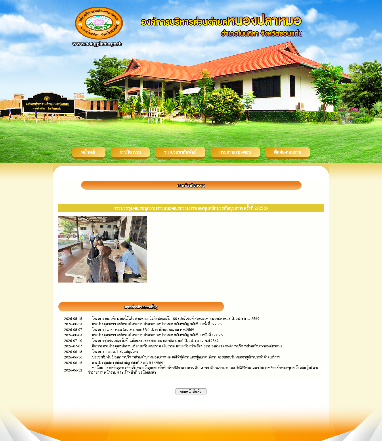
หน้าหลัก (89, 152)
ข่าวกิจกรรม (130, 152)
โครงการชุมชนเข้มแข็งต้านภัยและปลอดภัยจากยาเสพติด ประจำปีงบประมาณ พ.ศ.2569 (155, 340)
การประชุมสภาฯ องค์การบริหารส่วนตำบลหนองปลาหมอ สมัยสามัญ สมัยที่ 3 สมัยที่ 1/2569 (157, 335)
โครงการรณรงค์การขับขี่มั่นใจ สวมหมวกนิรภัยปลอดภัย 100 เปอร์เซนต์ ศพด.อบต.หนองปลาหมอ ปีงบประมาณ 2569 (175, 318)
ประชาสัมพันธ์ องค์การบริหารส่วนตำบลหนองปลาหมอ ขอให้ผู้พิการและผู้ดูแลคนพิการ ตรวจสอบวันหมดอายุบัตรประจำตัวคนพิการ (186, 357)
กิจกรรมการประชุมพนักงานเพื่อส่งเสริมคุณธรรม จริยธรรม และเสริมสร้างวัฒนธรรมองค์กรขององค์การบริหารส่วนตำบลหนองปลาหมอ (187, 346)
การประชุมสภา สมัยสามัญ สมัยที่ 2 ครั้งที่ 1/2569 (127, 362)
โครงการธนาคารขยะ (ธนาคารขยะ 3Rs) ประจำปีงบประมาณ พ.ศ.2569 (143, 329)
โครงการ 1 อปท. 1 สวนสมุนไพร (115, 351)
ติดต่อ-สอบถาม (287, 152)
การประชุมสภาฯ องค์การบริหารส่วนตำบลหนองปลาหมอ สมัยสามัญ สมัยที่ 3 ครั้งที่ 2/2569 (157, 324)
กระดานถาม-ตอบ (235, 152)
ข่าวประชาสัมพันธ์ (180, 152)
